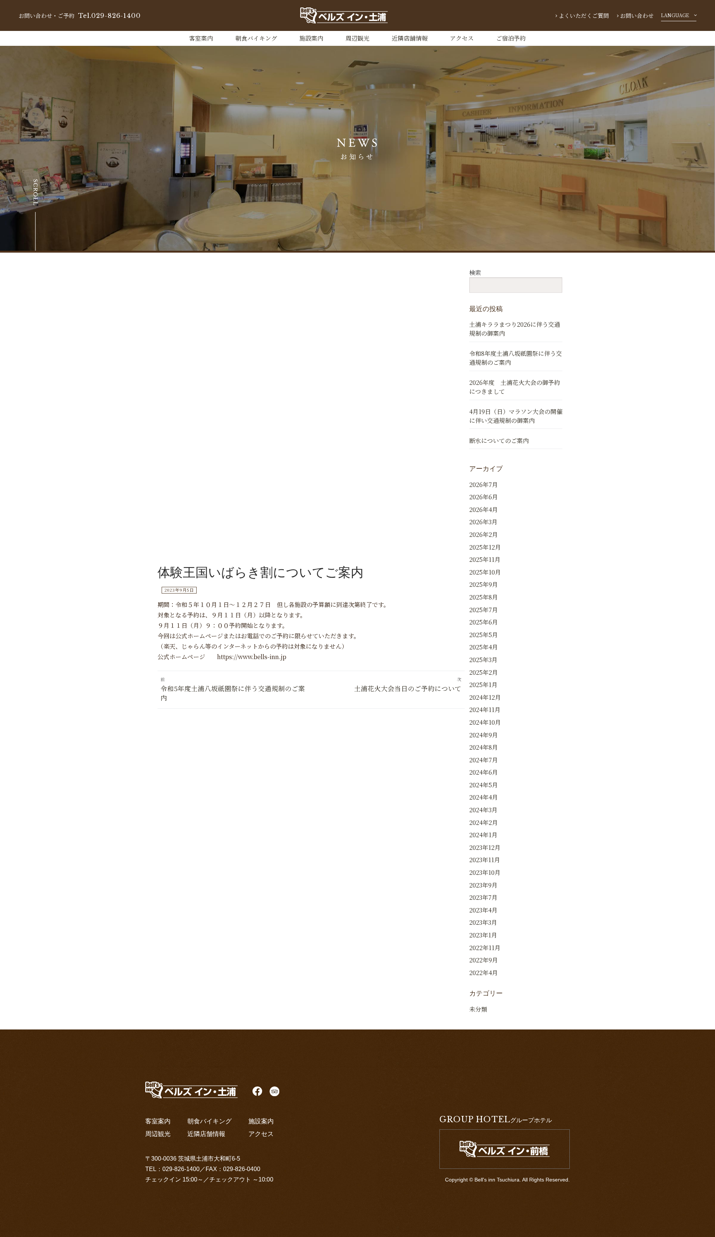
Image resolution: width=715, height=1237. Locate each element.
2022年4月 (483, 972)
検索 (475, 272)
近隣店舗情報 (410, 38)
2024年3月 (483, 810)
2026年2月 (483, 534)
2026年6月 (483, 497)
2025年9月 (483, 584)
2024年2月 (483, 822)
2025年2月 (483, 672)
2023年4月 (483, 910)
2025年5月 (483, 634)
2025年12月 (485, 547)
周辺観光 (357, 38)
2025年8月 (483, 597)
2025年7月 (483, 609)
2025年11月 (484, 559)
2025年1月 (483, 684)
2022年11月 (484, 947)
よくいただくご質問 (584, 15)
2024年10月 (485, 722)
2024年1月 (483, 835)
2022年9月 (483, 960)
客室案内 (201, 38)
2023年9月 (483, 885)
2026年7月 (483, 484)
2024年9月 (483, 735)
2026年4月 (483, 509)
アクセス (462, 38)
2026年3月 (483, 522)
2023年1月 (483, 935)
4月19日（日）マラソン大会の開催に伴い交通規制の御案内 (515, 416)
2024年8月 (483, 747)
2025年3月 (483, 659)
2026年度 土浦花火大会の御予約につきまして (514, 387)
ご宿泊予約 (511, 38)
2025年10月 (485, 572)
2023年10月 (484, 872)
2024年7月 (483, 760)
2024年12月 (485, 697)
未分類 (478, 1009)
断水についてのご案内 (499, 440)
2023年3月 (483, 922)
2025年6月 (483, 622)
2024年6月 (483, 772)
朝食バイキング (256, 38)
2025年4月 (483, 647)
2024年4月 (483, 797)
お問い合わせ (637, 15)
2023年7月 (483, 897)
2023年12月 (484, 847)
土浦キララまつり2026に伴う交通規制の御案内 (514, 329)
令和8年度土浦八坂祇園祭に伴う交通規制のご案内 (515, 358)
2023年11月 (484, 859)
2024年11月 (484, 709)
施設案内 (311, 38)
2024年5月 (483, 785)
